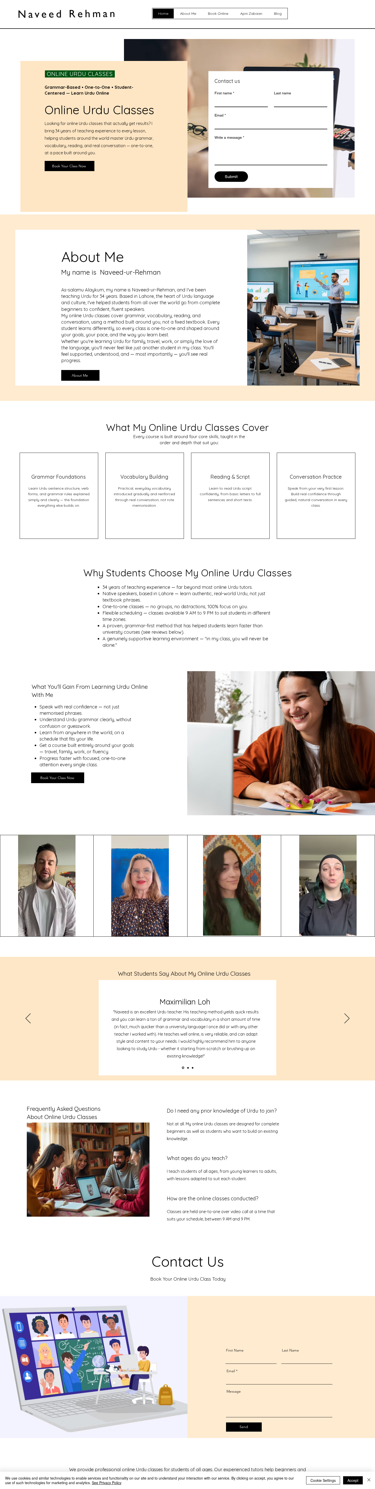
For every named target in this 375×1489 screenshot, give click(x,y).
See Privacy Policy (106, 1482)
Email (220, 115)
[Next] (346, 1018)
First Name (235, 1350)
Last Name (290, 1350)
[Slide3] (192, 1068)
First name (224, 93)
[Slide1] (182, 1067)
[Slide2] (187, 1067)
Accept (352, 1480)
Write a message (229, 137)
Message (234, 1391)
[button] (69, 930)
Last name (282, 93)
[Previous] (28, 1018)
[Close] (369, 1480)
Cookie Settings (323, 1480)
